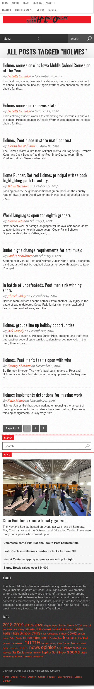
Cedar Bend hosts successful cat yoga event (35, 520)
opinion (48, 647)
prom (84, 648)
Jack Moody (15, 330)
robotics (7, 652)
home (32, 642)
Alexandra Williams (21, 146)
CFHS (35, 633)
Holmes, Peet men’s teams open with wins (37, 359)
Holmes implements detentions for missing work (42, 394)
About (15, 3)
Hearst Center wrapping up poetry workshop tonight (38, 559)
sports (73, 651)
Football (83, 638)
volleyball (38, 656)
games (6, 643)
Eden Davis (16, 638)
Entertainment (24, 10)
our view (64, 647)
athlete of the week (38, 629)
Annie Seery (66, 625)
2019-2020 (33, 625)
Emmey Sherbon (19, 365)
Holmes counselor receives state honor (35, 105)
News (26, 3)
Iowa (59, 643)
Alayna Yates (15, 221)
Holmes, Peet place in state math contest (37, 140)
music (23, 648)
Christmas (52, 633)
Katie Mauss (15, 400)
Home (5, 3)
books (69, 629)
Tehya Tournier (18, 186)
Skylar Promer (33, 652)
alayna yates (51, 625)
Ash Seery (18, 629)
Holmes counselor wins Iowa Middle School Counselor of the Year (46, 68)
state (84, 652)
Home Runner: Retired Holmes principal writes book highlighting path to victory (45, 177)
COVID (72, 633)
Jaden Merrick (71, 643)
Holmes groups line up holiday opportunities (38, 325)
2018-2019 (13, 624)
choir (43, 633)
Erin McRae (56, 638)
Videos (40, 10)
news (34, 647)
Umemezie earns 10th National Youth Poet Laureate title (41, 542)
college (63, 633)
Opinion (37, 3)
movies (14, 648)
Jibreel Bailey (16, 296)
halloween (17, 643)
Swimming (8, 656)
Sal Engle (18, 652)
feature (70, 637)
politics (77, 648)
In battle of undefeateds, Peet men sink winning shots (42, 287)
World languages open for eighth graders (37, 215)
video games (23, 656)
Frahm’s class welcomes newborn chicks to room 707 (39, 551)
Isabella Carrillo (18, 76)
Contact (53, 10)
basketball (58, 629)
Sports (50, 3)
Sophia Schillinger (20, 255)
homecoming (48, 643)
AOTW (78, 625)
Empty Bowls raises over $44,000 (25, 567)
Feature (6, 10)
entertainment (36, 637)
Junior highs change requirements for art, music (42, 250)
